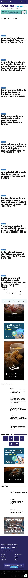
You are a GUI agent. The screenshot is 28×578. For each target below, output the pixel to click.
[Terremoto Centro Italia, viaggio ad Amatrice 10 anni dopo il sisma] (5, 492)
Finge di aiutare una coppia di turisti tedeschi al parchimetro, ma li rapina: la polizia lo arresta (18, 418)
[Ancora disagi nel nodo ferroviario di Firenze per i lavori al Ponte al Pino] (14, 28)
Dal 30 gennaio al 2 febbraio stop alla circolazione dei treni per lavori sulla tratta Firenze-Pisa (13, 282)
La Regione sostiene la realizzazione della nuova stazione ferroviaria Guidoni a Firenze (12, 120)
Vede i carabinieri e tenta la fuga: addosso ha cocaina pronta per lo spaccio (18, 428)
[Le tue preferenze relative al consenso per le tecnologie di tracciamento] (25, 575)
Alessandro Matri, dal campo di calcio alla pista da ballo (17, 511)
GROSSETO (4, 557)
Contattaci (14, 567)
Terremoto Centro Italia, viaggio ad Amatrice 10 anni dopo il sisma (18, 493)
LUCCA (2, 561)
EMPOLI (3, 556)
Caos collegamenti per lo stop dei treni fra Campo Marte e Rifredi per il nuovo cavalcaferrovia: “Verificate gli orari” (13, 148)
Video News (12, 499)
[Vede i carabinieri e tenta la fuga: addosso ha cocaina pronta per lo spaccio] (5, 427)
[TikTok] (7, 2)
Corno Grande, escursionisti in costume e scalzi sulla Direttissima (17, 502)
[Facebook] (2, 2)
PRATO (15, 559)
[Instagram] (3, 2)
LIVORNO (3, 559)
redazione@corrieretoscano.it (6, 548)
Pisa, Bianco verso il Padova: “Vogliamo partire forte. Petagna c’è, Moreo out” (18, 409)
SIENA (15, 561)
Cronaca (3, 35)
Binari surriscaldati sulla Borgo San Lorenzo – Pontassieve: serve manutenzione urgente (13, 93)
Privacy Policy (10, 550)
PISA (15, 556)
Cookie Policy (4, 550)
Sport (11, 406)
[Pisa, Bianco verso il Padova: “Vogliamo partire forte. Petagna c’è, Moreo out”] (5, 409)
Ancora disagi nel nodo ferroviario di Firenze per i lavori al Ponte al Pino (13, 40)
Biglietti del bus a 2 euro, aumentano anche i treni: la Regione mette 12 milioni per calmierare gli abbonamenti (13, 202)
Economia (4, 113)
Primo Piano (12, 396)
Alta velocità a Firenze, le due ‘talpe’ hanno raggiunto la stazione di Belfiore (13, 175)
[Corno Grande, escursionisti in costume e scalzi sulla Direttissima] (5, 502)
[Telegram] (5, 2)
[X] (9, 2)
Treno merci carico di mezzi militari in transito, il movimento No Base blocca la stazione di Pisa (13, 229)
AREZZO (3, 554)
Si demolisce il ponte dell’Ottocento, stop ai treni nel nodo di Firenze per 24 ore (13, 255)
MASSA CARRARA (18, 554)
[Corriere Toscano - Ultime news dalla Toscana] (14, 7)
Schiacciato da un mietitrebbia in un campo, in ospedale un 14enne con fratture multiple (18, 391)
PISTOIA (16, 557)
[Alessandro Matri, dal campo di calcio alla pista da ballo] (5, 511)
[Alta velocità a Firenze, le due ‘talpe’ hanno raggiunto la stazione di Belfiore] (14, 162)
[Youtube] (11, 2)
